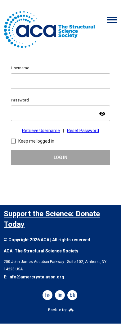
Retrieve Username (41, 130)
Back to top (58, 310)
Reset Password (83, 130)
